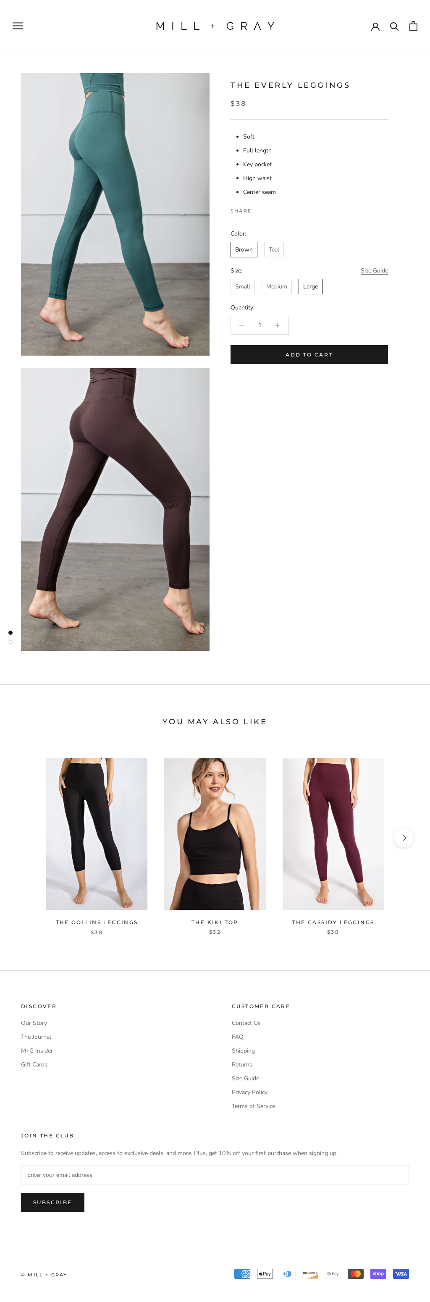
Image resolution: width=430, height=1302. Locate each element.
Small (242, 287)
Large (310, 287)
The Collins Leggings (97, 922)
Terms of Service (253, 1106)
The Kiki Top (215, 922)
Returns (242, 1065)
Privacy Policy (249, 1092)
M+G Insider (37, 1051)
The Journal (36, 1037)
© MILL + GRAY (44, 1275)
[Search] (394, 25)
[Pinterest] (281, 208)
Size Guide (374, 271)
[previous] (26, 837)
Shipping (243, 1051)
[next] (403, 837)
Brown (244, 250)
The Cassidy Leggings (333, 922)
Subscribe (52, 1202)
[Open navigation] (18, 25)
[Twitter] (270, 208)
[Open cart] (413, 26)
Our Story (34, 1023)
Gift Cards (34, 1065)
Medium (276, 287)
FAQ (238, 1037)
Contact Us (246, 1023)
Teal (274, 250)
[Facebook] (259, 208)
